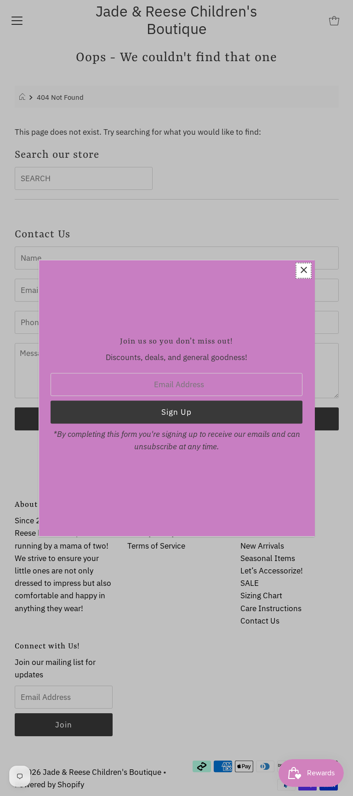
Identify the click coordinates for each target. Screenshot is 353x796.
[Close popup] (304, 271)
